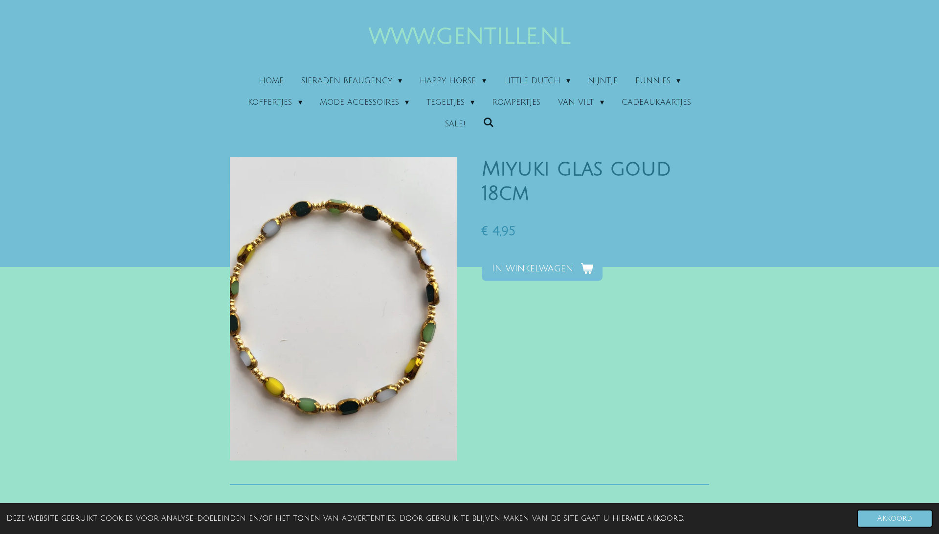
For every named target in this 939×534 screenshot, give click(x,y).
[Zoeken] (488, 122)
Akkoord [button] (894, 518)
